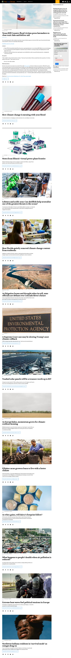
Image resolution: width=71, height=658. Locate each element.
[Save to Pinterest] (8, 82)
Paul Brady (5, 333)
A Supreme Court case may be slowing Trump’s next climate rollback (25, 338)
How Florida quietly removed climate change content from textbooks (26, 249)
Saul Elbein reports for (8, 43)
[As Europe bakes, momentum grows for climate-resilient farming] (27, 405)
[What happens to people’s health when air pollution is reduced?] (27, 540)
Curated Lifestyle (6, 111)
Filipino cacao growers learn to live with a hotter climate (24, 469)
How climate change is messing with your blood (23, 115)
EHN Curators (4, 37)
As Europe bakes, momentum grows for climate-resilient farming (24, 423)
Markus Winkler (6, 553)
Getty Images (6, 244)
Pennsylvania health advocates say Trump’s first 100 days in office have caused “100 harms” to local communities (60, 23)
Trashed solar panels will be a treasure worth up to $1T (26, 379)
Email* (56, 58)
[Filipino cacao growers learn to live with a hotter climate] (27, 451)
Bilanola (5, 375)
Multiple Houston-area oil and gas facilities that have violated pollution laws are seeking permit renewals (60, 10)
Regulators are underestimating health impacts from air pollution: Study (60, 34)
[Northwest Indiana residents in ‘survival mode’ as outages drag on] (27, 627)
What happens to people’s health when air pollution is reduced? (26, 558)
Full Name (56, 54)
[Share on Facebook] (3, 82)
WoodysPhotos (6, 198)
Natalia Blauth (6, 640)
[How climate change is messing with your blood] (27, 98)
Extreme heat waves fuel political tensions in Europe (26, 602)
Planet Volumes (6, 29)
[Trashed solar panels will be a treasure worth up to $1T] (27, 362)
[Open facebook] (63, 1)
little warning (26, 65)
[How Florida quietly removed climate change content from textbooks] (27, 231)
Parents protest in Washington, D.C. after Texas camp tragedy (19, 76)
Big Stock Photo (9, 375)
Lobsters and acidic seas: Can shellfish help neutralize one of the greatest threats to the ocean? (26, 203)
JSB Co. (5, 464)
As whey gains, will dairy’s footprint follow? (22, 515)
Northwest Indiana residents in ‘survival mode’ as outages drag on (24, 645)
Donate (57, 1)
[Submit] (69, 1)
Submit (57, 63)
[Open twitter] (65, 1)
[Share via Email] (10, 82)
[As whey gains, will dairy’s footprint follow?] (27, 498)
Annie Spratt (6, 418)
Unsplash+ (10, 29)
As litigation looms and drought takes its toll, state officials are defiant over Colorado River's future (25, 294)
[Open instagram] (67, 1)
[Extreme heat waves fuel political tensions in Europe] (27, 585)
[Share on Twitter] (5, 82)
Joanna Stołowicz (6, 511)
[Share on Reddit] (13, 82)
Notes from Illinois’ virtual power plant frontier (24, 158)
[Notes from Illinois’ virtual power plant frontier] (27, 141)
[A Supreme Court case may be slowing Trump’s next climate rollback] (27, 320)
